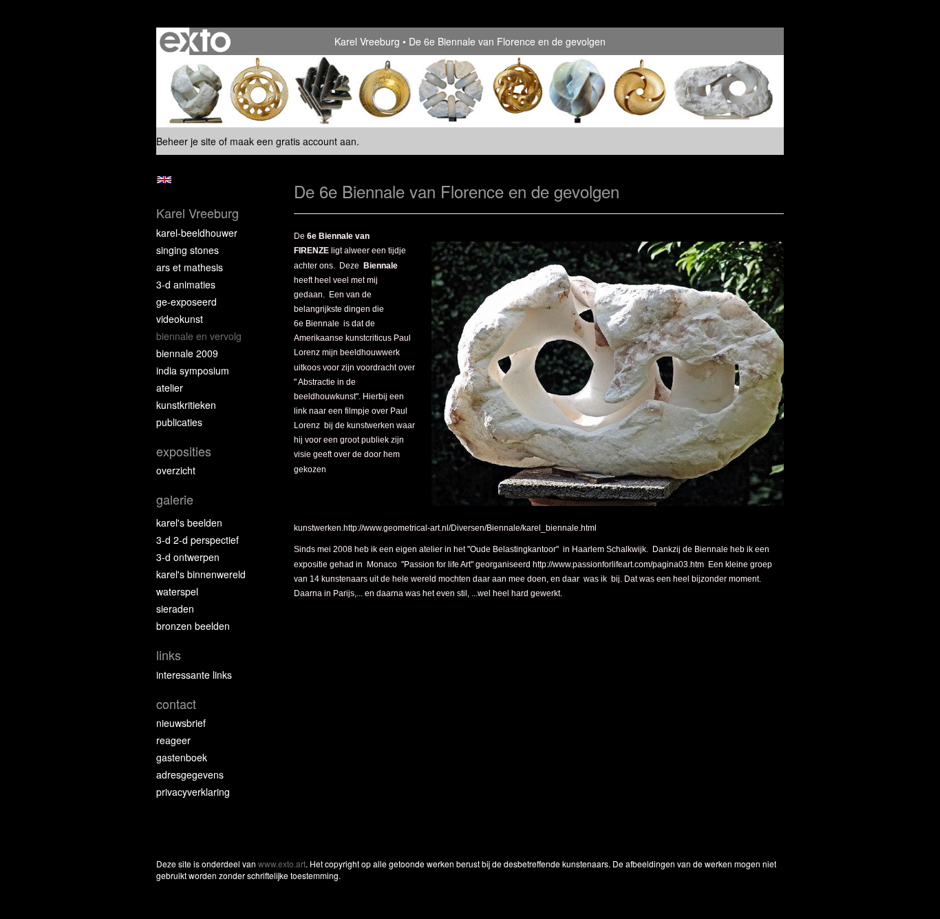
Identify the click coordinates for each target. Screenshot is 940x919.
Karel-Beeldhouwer (196, 233)
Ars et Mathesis (189, 267)
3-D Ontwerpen (188, 557)
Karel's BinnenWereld (201, 574)
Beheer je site (186, 141)
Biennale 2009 (187, 353)
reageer (173, 740)
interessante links (194, 675)
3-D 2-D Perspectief (197, 540)
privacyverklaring (193, 792)
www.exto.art (282, 863)
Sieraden (175, 608)
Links (168, 655)
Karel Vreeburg (367, 41)
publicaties (179, 422)
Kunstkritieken (186, 405)
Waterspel (177, 591)
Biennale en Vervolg (199, 336)
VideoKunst (179, 319)
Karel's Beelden (189, 522)
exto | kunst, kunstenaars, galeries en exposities (195, 41)
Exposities (183, 451)
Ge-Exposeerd (186, 301)
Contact (176, 703)
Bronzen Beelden (193, 626)
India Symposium (192, 370)
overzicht (175, 470)
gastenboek (181, 757)
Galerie (174, 499)
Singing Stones (187, 250)
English (164, 180)
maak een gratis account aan (293, 141)
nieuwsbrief (181, 723)
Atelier (169, 387)
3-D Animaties (185, 284)
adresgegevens (190, 774)
